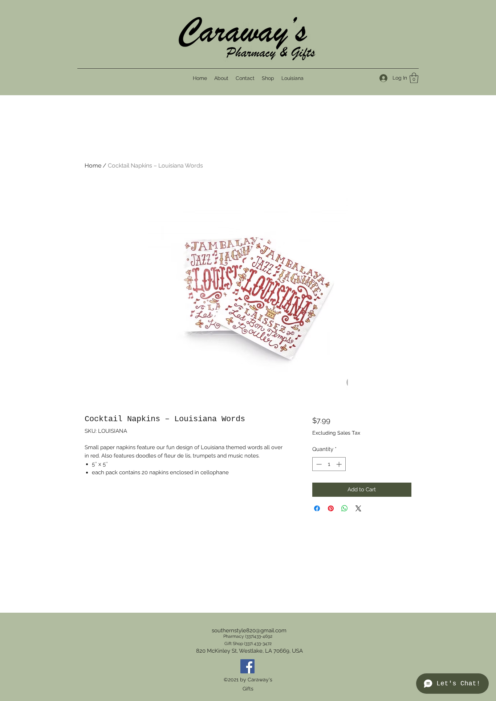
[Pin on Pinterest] (330, 508)
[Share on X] (358, 508)
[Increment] (340, 464)
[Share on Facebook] (317, 508)
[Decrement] (318, 464)
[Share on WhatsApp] (344, 508)
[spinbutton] (329, 464)
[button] (414, 78)
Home (93, 165)
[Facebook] (247, 666)
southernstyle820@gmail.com (249, 630)
